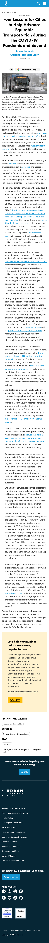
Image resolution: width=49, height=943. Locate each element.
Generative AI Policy (33, 931)
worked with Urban (13, 593)
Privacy (4, 931)
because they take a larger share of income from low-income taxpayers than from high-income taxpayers (25, 437)
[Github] (21, 899)
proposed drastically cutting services (25, 330)
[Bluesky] (9, 892)
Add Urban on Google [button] (28, 70)
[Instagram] (21, 892)
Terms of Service (16, 931)
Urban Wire (24, 15)
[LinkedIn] (4, 892)
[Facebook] (4, 899)
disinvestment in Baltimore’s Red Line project (26, 261)
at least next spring (32, 327)
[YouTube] (9, 899)
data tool (26, 166)
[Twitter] (15, 899)
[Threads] (15, 892)
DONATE (15, 700)
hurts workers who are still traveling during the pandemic (24, 356)
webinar (12, 163)
